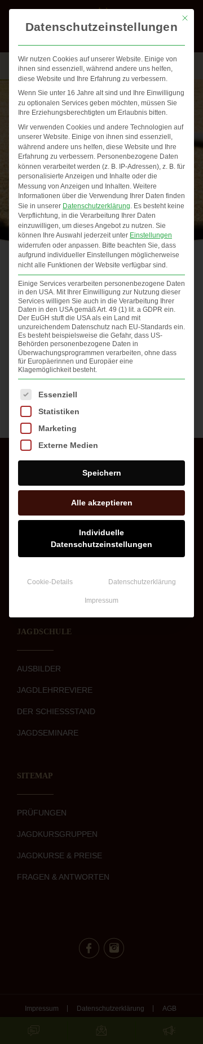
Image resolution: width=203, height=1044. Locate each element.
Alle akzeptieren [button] (102, 502)
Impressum (101, 600)
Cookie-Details (50, 582)
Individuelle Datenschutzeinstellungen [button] (101, 538)
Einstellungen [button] (151, 235)
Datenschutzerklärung (96, 206)
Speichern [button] (101, 472)
